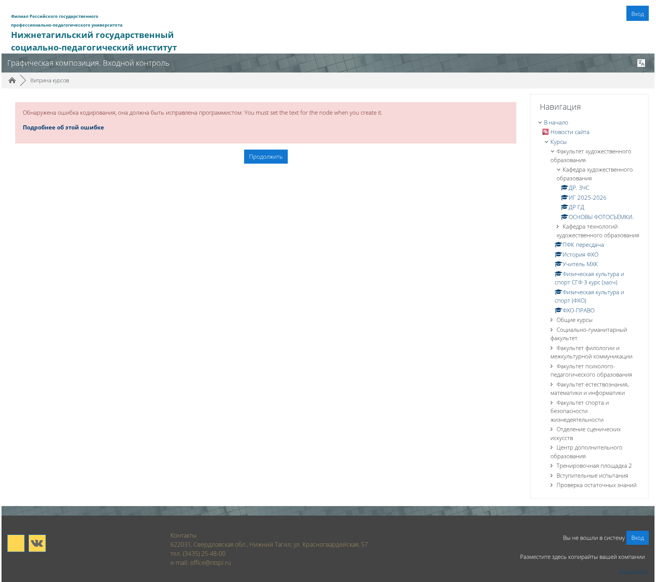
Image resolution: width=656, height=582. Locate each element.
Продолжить (266, 156)
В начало (556, 122)
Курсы (558, 141)
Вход (637, 13)
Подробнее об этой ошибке (63, 127)
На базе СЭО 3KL (634, 571)
